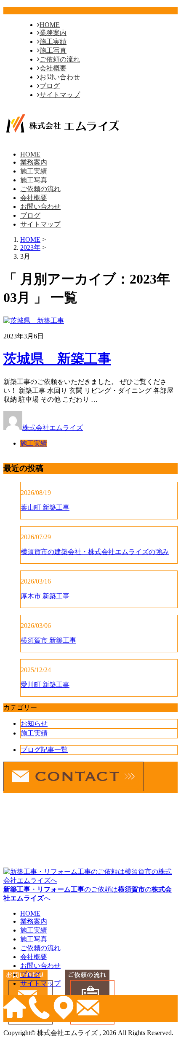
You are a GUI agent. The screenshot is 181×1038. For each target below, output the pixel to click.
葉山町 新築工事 (45, 507)
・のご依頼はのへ (87, 894)
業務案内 (53, 32)
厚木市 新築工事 (45, 596)
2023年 (30, 247)
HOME (50, 24)
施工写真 (53, 50)
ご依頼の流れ (60, 59)
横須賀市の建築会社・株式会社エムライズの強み (95, 551)
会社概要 (53, 68)
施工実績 (53, 41)
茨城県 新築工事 (57, 358)
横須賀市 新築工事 (48, 640)
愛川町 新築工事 (45, 684)
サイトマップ (60, 94)
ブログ (50, 85)
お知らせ (34, 723)
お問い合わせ (60, 77)
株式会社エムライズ (52, 427)
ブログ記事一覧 (44, 749)
